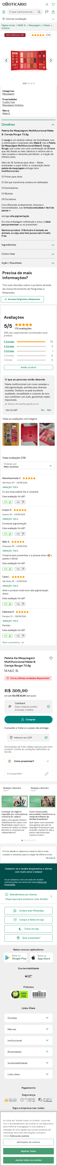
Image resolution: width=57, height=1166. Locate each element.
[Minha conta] (47, 4)
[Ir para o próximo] (51, 60)
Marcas (12, 1029)
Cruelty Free (8, 102)
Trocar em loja (31, 928)
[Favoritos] (53, 4)
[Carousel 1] (22, 840)
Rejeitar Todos (28, 1151)
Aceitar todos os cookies (28, 1160)
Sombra (6, 28)
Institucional (15, 1040)
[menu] (4, 12)
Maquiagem (35, 25)
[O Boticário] (14, 4)
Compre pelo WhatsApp (31, 910)
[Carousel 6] (35, 840)
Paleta (47, 25)
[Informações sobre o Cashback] (48, 706)
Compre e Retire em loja (31, 919)
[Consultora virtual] (47, 12)
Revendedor (15, 1051)
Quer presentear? (31, 938)
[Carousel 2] (24, 840)
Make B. (6, 113)
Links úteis (14, 1074)
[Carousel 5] (32, 840)
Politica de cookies (19, 1136)
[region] (28, 1139)
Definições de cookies (28, 1142)
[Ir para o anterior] (6, 60)
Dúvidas (12, 1018)
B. (22, 25)
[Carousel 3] (27, 840)
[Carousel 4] (30, 840)
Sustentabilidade (17, 1063)
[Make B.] (11, 671)
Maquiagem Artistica (12, 105)
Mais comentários (11, 642)
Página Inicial (8, 25)
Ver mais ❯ (50, 858)
